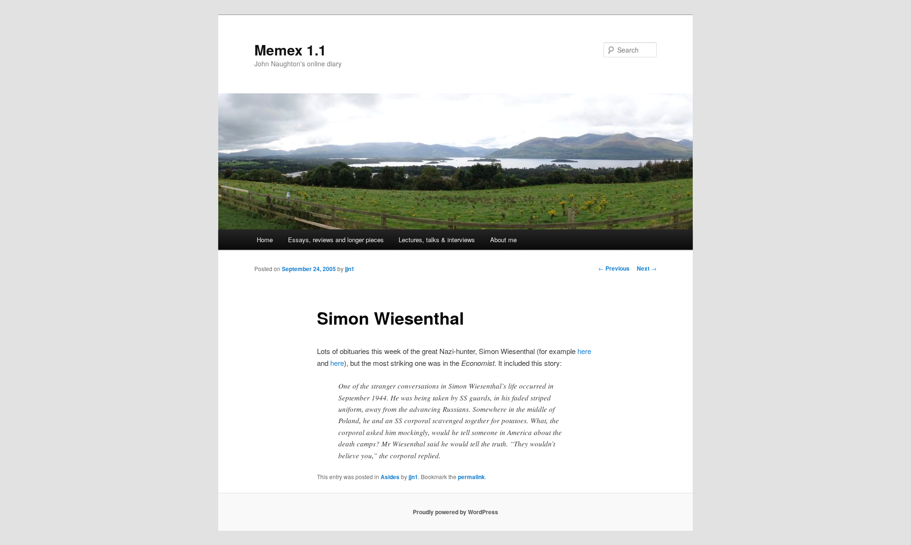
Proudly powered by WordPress (455, 512)
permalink (471, 476)
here (584, 351)
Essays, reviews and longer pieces (336, 239)
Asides (390, 476)
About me (503, 239)
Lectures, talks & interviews (437, 239)
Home (265, 239)
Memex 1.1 (290, 49)
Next (647, 268)
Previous (614, 268)
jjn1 (349, 268)
